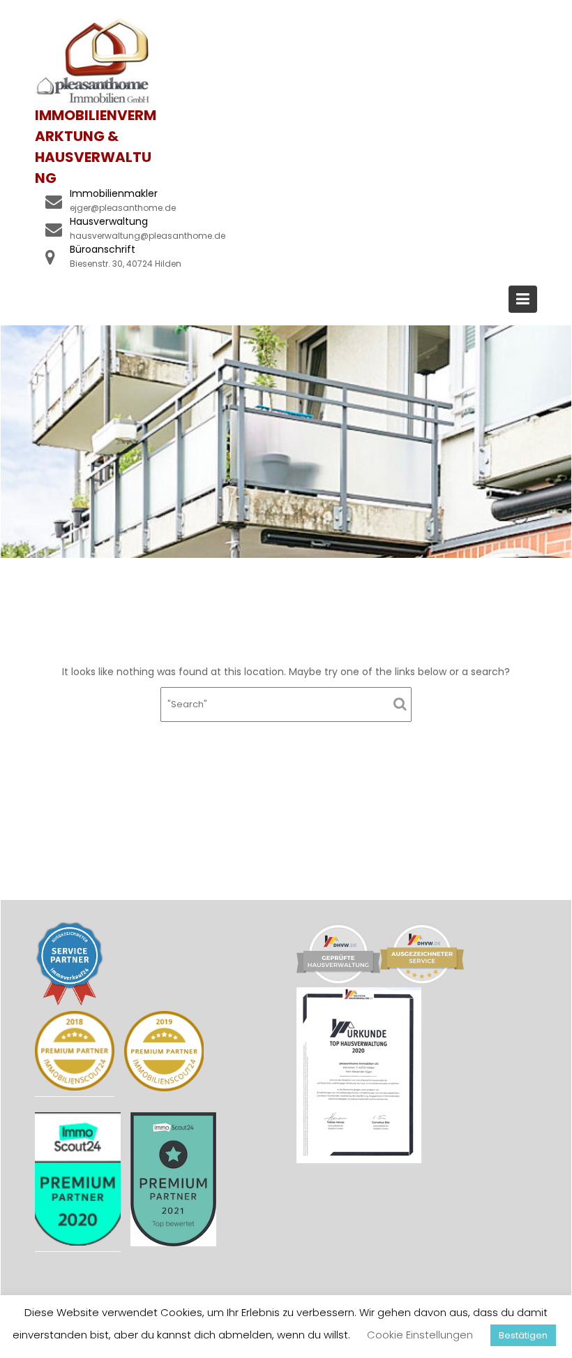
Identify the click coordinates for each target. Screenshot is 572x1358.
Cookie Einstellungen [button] (420, 1334)
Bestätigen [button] (523, 1335)
